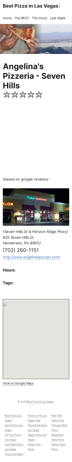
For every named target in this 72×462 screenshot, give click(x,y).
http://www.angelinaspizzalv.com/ (31, 257)
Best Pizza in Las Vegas (30, 6)
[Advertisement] (36, 139)
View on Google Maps (18, 383)
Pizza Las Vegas (14, 453)
